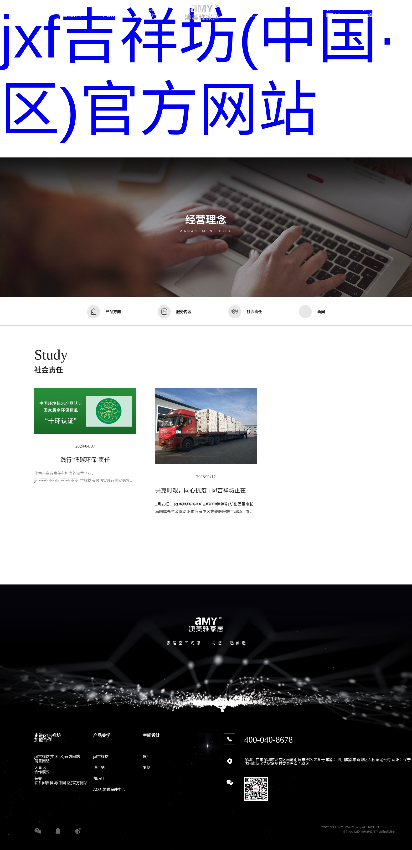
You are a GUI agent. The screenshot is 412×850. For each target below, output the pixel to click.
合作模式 (42, 772)
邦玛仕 (99, 779)
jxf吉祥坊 (100, 757)
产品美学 (101, 735)
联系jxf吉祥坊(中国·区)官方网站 (61, 783)
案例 (146, 768)
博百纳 (99, 768)
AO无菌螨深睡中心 (109, 789)
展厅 (146, 757)
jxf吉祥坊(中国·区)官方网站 (57, 757)
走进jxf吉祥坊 (47, 735)
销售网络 (42, 761)
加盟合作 (43, 739)
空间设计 (151, 735)
